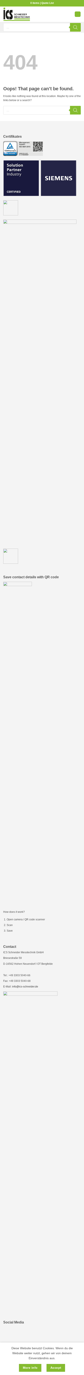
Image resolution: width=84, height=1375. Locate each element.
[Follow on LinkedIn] (8, 1332)
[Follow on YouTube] (18, 1332)
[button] (78, 14)
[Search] (75, 27)
